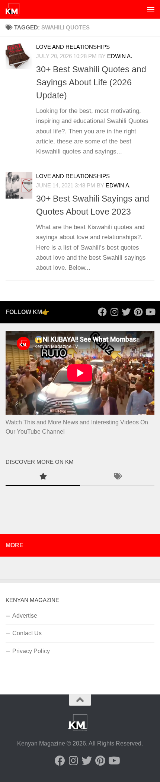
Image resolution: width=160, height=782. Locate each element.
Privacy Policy (31, 651)
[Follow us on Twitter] (126, 311)
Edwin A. (118, 186)
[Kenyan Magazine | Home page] (15, 9)
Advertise (24, 615)
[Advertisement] (80, 84)
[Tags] (117, 477)
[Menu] (150, 9)
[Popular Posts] (43, 477)
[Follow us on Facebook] (102, 311)
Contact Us (27, 633)
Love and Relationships (73, 176)
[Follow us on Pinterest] (138, 311)
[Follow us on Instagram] (114, 311)
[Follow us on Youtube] (149, 311)
